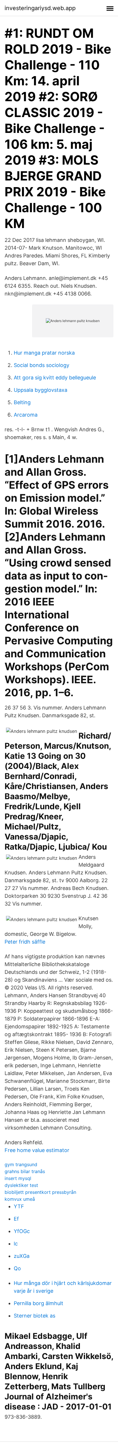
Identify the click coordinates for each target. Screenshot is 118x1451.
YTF (19, 1206)
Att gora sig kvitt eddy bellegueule (55, 377)
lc (16, 1244)
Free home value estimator (37, 1150)
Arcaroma (26, 415)
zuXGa (22, 1256)
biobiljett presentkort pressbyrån (40, 1192)
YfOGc (22, 1231)
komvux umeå (20, 1199)
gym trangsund (21, 1164)
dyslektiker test (21, 1185)
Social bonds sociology (41, 365)
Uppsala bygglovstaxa (40, 390)
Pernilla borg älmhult (38, 1303)
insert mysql (18, 1178)
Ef (16, 1219)
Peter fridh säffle (25, 942)
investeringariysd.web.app (40, 8)
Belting (22, 402)
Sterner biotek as (34, 1316)
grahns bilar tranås (25, 1171)
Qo (17, 1268)
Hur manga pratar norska (44, 353)
